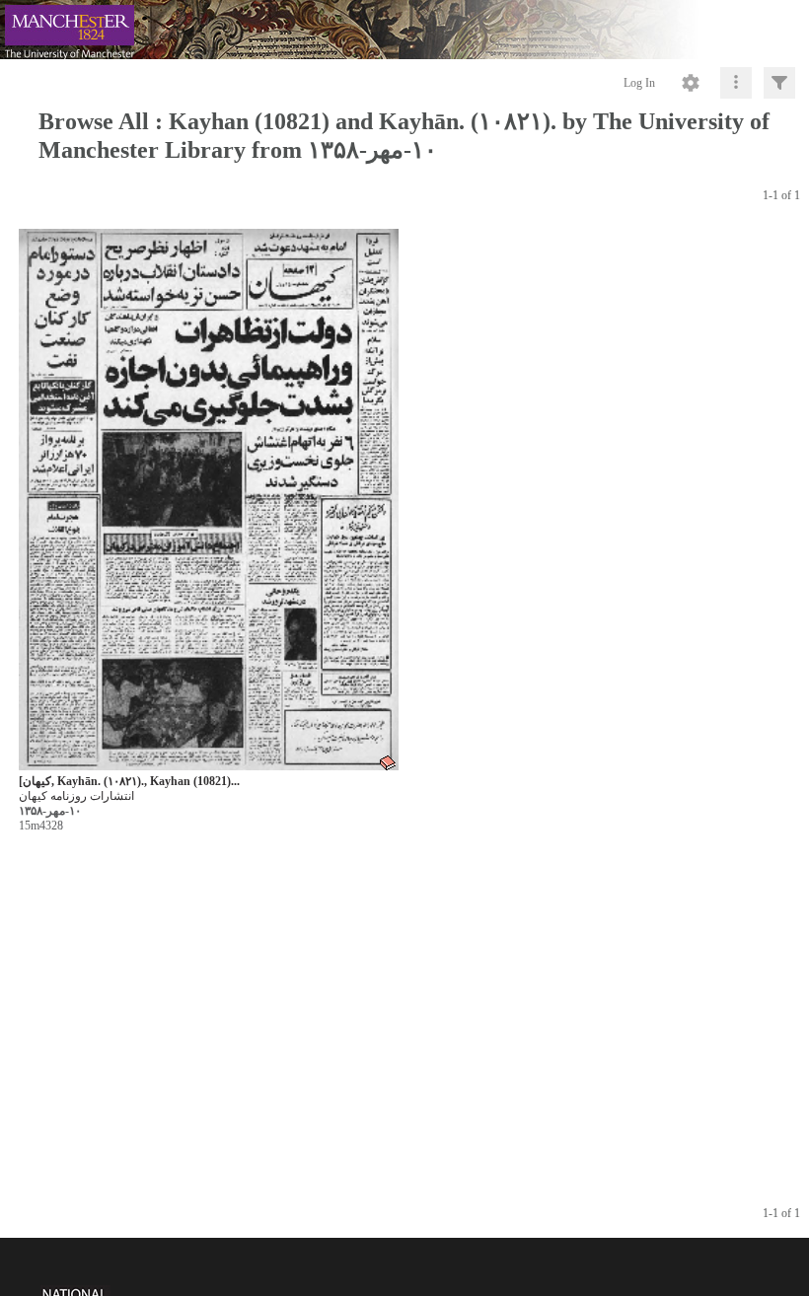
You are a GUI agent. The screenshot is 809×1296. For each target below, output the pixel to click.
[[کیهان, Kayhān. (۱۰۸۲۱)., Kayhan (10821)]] (209, 500)
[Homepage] (404, 29)
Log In (639, 83)
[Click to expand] (779, 83)
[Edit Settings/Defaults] (690, 83)
